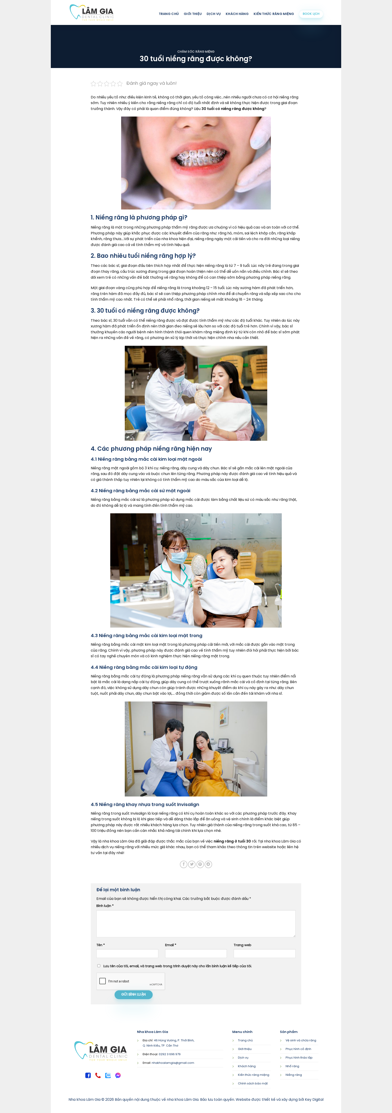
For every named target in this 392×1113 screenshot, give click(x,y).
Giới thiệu (193, 14)
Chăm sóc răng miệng (196, 51)
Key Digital (314, 1100)
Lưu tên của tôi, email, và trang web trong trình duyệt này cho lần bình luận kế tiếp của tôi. (177, 966)
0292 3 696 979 (170, 1054)
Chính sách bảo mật (253, 1083)
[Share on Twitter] (192, 864)
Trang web (242, 945)
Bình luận (105, 906)
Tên (100, 945)
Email (170, 945)
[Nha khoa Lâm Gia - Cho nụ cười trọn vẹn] (91, 12)
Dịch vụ (214, 14)
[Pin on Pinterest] (200, 864)
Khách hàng (237, 14)
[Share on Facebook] (183, 864)
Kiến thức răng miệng (274, 14)
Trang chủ (169, 14)
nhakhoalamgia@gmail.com (173, 1063)
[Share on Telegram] (208, 864)
